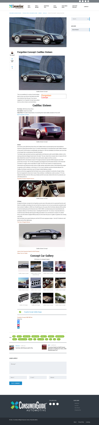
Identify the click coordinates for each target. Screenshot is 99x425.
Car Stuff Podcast (74, 6)
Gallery (30, 339)
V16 (54, 339)
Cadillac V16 (43, 336)
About (75, 422)
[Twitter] (42, 323)
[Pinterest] (42, 325)
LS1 (35, 339)
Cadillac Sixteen (35, 336)
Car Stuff (76, 405)
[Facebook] (42, 321)
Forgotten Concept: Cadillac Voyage (33, 312)
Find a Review (36, 6)
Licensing (88, 422)
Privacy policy (81, 422)
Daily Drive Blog (64, 6)
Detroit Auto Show (60, 336)
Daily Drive (77, 403)
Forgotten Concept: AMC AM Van (24, 317)
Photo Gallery (40, 339)
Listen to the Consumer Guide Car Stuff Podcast (28, 251)
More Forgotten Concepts (23, 114)
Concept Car (51, 336)
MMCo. (36, 419)
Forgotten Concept (23, 339)
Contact (86, 6)
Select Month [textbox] (75, 29)
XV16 (59, 339)
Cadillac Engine (26, 336)
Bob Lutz (19, 336)
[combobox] (80, 29)
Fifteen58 (32, 419)
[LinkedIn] (42, 327)
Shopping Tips (46, 6)
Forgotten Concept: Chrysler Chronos (25, 178)
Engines (14, 339)
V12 (50, 339)
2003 (14, 336)
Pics (46, 339)
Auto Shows (55, 6)
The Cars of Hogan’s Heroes (23, 222)
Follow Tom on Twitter (22, 253)
